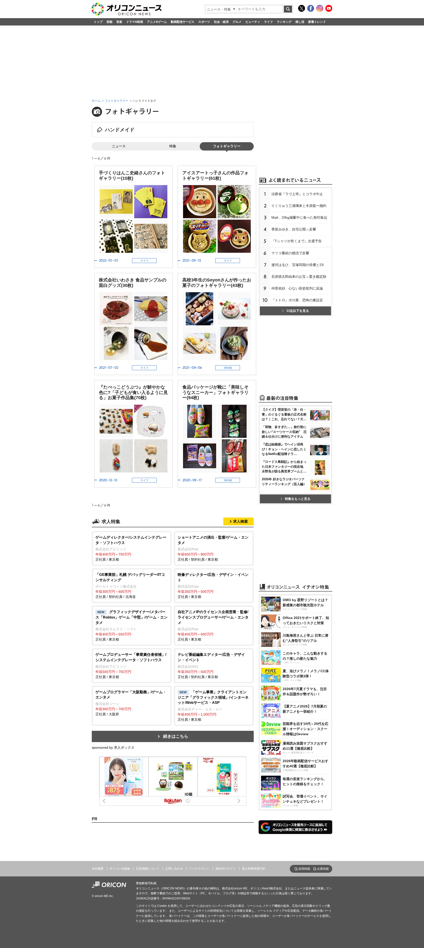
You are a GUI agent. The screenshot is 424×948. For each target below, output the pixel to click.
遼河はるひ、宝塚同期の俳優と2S (297, 265)
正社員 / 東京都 (130, 548)
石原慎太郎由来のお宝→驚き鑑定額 (298, 276)
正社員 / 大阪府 (130, 703)
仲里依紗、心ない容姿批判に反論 (297, 288)
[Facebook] (310, 8)
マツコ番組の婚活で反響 (290, 253)
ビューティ (252, 22)
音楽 (119, 22)
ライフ (268, 22)
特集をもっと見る (297, 499)
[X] (301, 8)
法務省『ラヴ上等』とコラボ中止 (297, 194)
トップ (98, 22)
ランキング (284, 22)
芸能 (109, 22)
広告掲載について (147, 868)
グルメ (237, 22)
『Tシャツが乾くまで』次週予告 (296, 241)
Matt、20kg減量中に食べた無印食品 (299, 217)
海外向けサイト (225, 868)
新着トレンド (317, 22)
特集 (172, 146)
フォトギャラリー (116, 100)
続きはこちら (175, 736)
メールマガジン (199, 868)
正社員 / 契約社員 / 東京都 (213, 548)
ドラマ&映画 (134, 22)
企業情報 (323, 869)
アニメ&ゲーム (157, 22)
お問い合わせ (174, 868)
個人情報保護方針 (253, 868)
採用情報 (304, 869)
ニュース (119, 146)
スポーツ (204, 22)
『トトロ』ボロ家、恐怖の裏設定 (297, 300)
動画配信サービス (182, 22)
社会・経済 (221, 22)
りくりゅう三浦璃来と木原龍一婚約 (298, 206)
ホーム (96, 100)
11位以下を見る (297, 311)
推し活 (299, 22)
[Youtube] (328, 8)
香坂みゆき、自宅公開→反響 (293, 229)
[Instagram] (319, 8)
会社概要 (98, 868)
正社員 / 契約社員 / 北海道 (130, 585)
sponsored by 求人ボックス (113, 747)
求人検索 (240, 521)
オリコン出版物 (119, 868)
